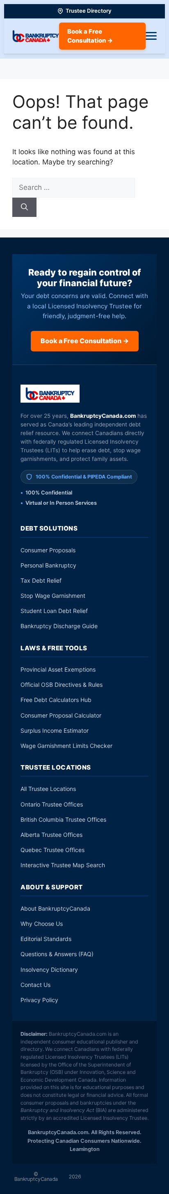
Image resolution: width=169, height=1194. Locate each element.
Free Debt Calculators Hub (56, 699)
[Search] (24, 207)
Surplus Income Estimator (55, 730)
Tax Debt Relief (41, 580)
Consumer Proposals (48, 550)
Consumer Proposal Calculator (61, 715)
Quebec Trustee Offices (52, 849)
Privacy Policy (39, 999)
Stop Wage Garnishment (53, 595)
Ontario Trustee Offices (52, 804)
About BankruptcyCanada (55, 908)
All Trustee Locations (48, 788)
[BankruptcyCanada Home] (50, 394)
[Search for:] (73, 187)
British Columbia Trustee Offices (63, 819)
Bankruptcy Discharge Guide (59, 625)
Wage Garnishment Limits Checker (66, 745)
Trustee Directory (89, 10)
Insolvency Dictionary (49, 969)
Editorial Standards (46, 938)
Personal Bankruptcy (48, 565)
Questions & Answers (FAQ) (57, 953)
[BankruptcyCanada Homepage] (35, 36)
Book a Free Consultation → (90, 36)
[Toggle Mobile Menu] (151, 36)
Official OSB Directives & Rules (62, 684)
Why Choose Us (42, 923)
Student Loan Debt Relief (54, 610)
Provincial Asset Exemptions (58, 669)
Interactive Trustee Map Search (63, 864)
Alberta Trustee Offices (51, 834)
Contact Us (35, 984)
